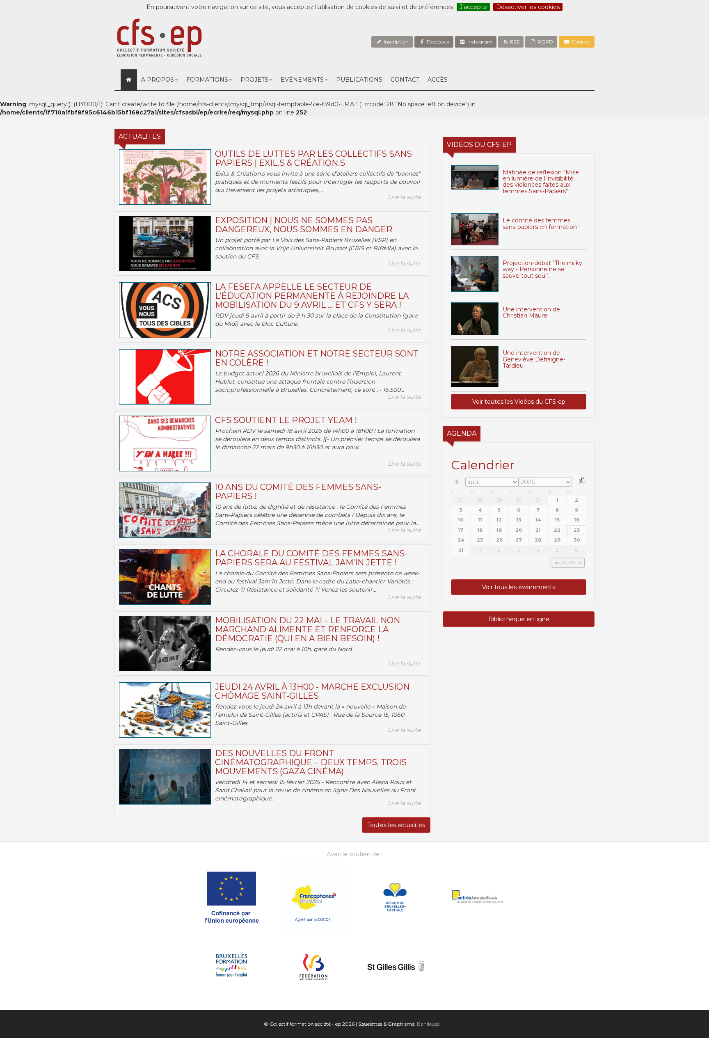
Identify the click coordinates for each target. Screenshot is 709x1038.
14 (538, 520)
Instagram (479, 42)
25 (480, 540)
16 (576, 520)
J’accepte (473, 7)
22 (557, 530)
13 (518, 520)
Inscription (395, 42)
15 (557, 520)
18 (480, 530)
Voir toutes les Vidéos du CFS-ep (518, 401)
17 (460, 530)
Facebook (437, 42)
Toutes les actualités (396, 825)
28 (480, 500)
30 (518, 500)
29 (499, 500)
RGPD (544, 42)
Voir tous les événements (518, 587)
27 (461, 500)
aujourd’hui (567, 562)
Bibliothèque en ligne (518, 619)
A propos (157, 79)
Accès (438, 79)
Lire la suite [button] (404, 197)
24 (460, 540)
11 (480, 520)
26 (499, 540)
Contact (580, 42)
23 (577, 530)
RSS (514, 42)
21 (538, 530)
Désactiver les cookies (528, 7)
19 (499, 530)
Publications (359, 79)
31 (538, 500)
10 (460, 520)
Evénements (302, 79)
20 (518, 530)
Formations (207, 79)
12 (499, 520)
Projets (254, 79)
